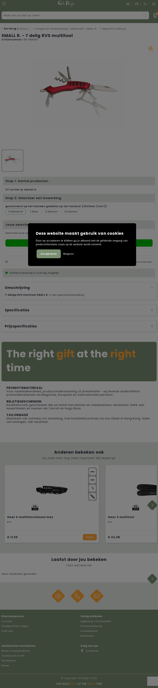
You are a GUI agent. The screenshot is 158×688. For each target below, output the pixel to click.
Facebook (91, 650)
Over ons (7, 631)
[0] (154, 15)
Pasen (5, 665)
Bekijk (90, 537)
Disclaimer (87, 635)
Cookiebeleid (89, 631)
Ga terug (10, 28)
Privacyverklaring (91, 626)
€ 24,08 (114, 537)
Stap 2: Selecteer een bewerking (33, 198)
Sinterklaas (9, 660)
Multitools (77, 28)
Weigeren (68, 254)
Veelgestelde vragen (15, 626)
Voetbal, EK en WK (13, 655)
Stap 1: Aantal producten (26, 181)
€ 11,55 (12, 537)
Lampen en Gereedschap (51, 28)
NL (128, 4)
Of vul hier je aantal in (20, 189)
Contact (7, 621)
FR (137, 4)
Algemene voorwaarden (96, 621)
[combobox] (72, 15)
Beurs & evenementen (16, 650)
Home (23, 28)
